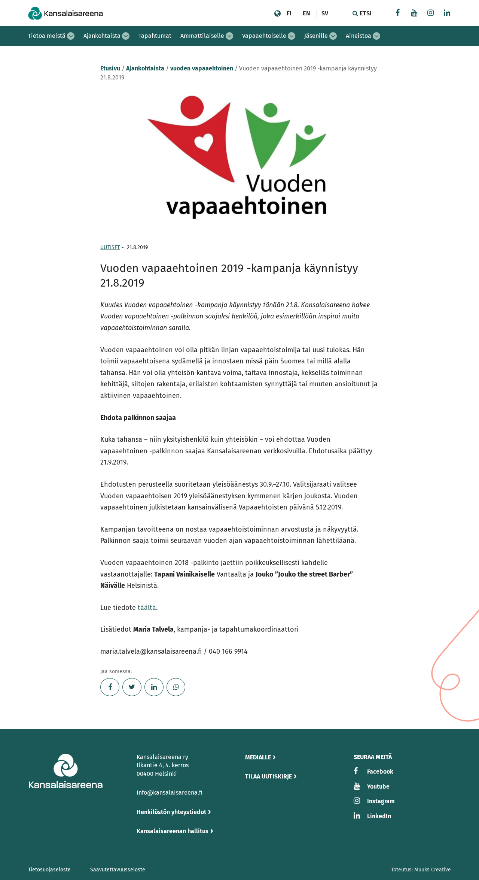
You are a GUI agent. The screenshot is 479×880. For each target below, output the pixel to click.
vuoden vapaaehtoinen (201, 68)
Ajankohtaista (101, 35)
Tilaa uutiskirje (268, 776)
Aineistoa (358, 35)
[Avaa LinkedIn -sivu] (447, 13)
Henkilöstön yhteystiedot (171, 812)
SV (324, 13)
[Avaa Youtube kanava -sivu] (414, 13)
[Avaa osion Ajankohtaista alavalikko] (125, 36)
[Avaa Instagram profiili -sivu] (430, 13)
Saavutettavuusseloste (117, 870)
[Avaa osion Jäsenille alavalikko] (333, 36)
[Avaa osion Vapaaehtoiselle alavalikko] (291, 36)
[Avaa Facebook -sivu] (398, 13)
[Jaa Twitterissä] (131, 687)
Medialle (258, 757)
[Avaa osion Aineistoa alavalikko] (376, 36)
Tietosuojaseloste (49, 870)
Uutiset (110, 247)
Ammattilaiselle (202, 35)
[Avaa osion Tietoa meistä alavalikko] (70, 36)
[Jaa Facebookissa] (109, 687)
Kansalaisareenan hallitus (172, 831)
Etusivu (110, 68)
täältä (147, 608)
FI (289, 13)
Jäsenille (316, 35)
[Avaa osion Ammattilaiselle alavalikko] (229, 36)
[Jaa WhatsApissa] (176, 687)
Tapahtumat (154, 35)
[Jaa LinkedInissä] (154, 687)
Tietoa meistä (46, 35)
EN (306, 13)
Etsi (365, 13)
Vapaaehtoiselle (264, 35)
